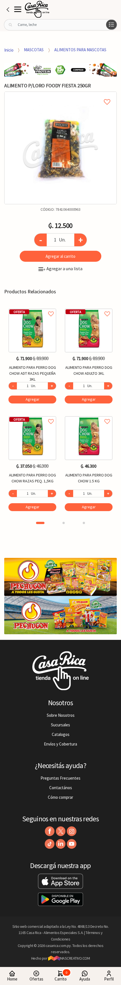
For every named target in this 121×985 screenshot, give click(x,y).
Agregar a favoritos (32, 307)
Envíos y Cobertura (60, 744)
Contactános (60, 787)
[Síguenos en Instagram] (71, 831)
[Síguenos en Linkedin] (60, 844)
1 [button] (40, 523)
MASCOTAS (34, 49)
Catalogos (61, 734)
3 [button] (84, 523)
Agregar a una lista (62, 268)
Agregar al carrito (60, 256)
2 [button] (63, 523)
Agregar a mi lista (60, 95)
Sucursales (60, 724)
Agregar (32, 399)
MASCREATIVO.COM (75, 958)
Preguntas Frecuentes (60, 778)
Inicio (9, 49)
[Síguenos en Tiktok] (49, 844)
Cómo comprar (60, 797)
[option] (60, 148)
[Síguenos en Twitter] (60, 831)
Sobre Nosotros (61, 715)
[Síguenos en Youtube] (71, 844)
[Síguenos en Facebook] (49, 831)
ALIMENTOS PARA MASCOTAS (80, 49)
